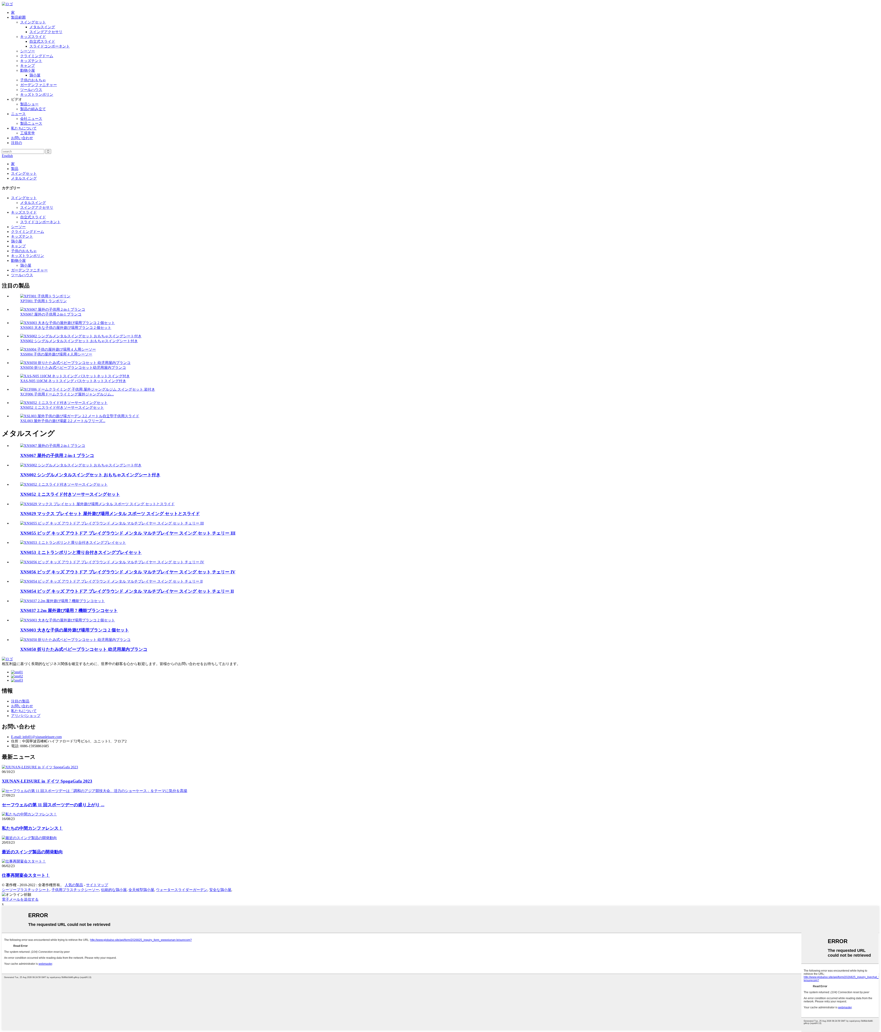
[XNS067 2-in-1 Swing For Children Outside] (52, 446)
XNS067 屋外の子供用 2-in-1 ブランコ (50, 314)
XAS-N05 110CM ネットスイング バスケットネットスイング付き (73, 381)
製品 (14, 169)
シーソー (27, 51)
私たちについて (24, 128)
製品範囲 (18, 17)
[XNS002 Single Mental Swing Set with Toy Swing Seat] (81, 465)
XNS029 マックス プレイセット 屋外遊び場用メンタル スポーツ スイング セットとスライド (110, 513)
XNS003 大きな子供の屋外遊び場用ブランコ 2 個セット (65, 328)
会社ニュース (31, 119)
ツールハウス (31, 90)
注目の (16, 143)
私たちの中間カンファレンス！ (32, 828)
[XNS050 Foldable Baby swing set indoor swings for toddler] (75, 640)
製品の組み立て (33, 109)
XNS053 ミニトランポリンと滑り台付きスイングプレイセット (81, 552)
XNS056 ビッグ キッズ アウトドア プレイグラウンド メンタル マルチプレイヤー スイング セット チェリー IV (127, 572)
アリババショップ (25, 716)
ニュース (18, 114)
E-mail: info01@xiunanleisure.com (36, 737)
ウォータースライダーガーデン (181, 890)
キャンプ (27, 66)
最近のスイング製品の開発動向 (32, 851)
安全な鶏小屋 (220, 890)
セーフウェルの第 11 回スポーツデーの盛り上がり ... (53, 804)
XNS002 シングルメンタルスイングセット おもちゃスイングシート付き (79, 341)
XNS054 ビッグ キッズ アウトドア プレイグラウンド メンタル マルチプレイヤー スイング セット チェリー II (127, 591)
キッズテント (31, 61)
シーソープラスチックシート (26, 890)
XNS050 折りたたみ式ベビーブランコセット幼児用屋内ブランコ (73, 367)
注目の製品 (20, 701)
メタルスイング (42, 27)
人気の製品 (74, 885)
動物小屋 (27, 70)
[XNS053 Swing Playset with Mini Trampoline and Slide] (73, 542)
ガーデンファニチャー (38, 85)
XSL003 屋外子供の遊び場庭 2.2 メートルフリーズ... (62, 421)
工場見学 (27, 133)
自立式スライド (42, 41)
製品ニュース (31, 123)
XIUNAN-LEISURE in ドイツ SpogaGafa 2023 (47, 781)
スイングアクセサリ (45, 32)
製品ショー (29, 104)
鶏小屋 (34, 75)
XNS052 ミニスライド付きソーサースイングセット (62, 407)
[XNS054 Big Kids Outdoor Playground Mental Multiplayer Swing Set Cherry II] (111, 581)
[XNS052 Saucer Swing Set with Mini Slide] (64, 484)
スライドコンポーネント (49, 46)
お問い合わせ (22, 138)
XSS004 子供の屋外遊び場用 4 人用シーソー (56, 354)
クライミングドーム (36, 56)
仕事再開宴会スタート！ (26, 875)
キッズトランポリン (36, 94)
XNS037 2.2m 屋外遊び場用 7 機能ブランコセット (69, 610)
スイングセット (33, 22)
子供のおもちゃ (33, 80)
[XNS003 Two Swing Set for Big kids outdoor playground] (67, 620)
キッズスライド (33, 37)
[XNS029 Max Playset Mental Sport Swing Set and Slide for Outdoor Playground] (97, 504)
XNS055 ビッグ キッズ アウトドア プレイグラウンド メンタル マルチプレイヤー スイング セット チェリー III (127, 533)
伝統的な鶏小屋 (114, 890)
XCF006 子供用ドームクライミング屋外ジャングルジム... (67, 394)
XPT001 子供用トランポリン (43, 301)
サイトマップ (97, 885)
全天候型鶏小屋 (141, 890)
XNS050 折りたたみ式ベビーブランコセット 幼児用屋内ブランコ (83, 649)
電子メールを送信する (20, 899)
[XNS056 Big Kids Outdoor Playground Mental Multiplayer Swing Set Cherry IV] (112, 562)
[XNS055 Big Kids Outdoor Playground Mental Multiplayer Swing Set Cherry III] (112, 523)
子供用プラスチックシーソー (75, 890)
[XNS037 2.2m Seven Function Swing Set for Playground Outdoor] (62, 601)
